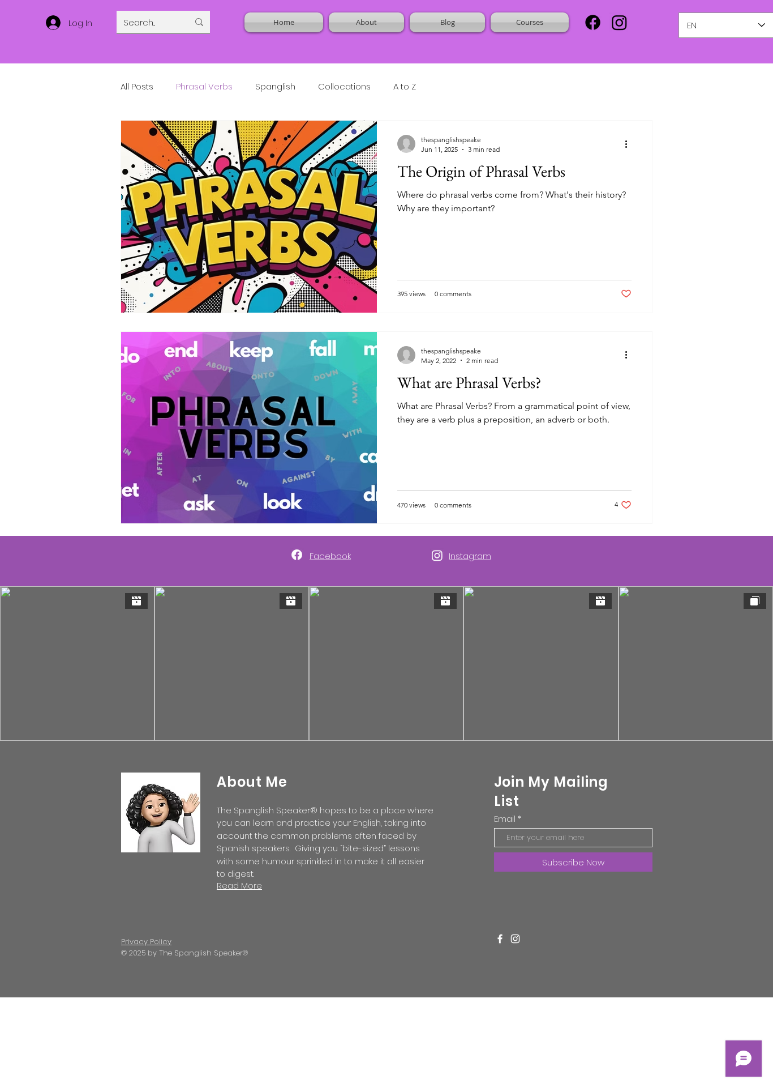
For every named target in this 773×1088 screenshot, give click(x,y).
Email (505, 818)
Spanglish (275, 86)
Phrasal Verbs (204, 86)
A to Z (404, 86)
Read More (239, 885)
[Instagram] (619, 22)
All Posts (137, 86)
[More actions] (630, 144)
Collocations (344, 86)
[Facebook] (593, 22)
